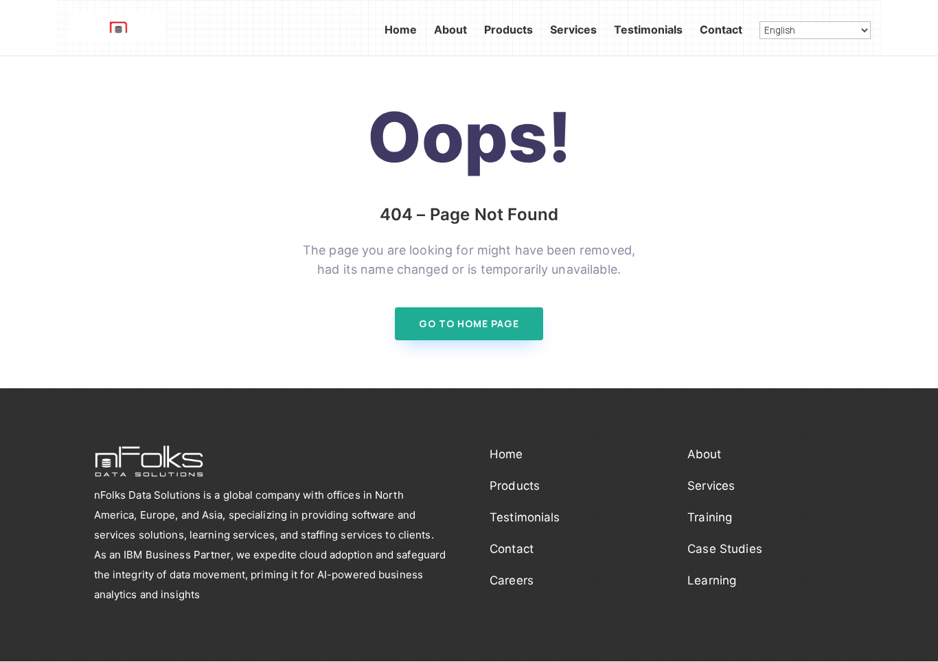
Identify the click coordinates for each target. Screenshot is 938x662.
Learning (711, 580)
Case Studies (724, 549)
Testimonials (648, 30)
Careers (512, 580)
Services (573, 30)
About (450, 30)
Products (508, 30)
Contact (721, 30)
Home (401, 30)
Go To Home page (469, 323)
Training (709, 517)
